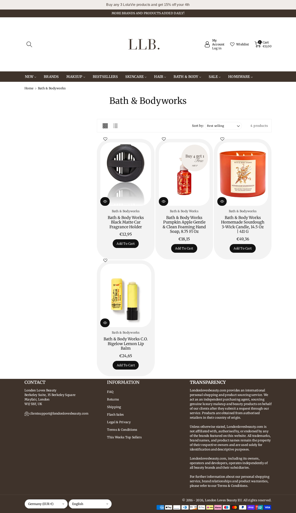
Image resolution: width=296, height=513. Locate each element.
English (77, 504)
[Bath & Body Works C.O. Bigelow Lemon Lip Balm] (125, 295)
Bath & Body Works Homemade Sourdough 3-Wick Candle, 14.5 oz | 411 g (242, 224)
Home (28, 88)
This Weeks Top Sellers (124, 437)
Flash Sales (115, 415)
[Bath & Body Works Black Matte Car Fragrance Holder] (125, 174)
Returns (113, 399)
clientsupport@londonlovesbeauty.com (58, 413)
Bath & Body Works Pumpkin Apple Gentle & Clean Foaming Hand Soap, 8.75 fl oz (184, 224)
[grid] (105, 125)
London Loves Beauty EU (223, 500)
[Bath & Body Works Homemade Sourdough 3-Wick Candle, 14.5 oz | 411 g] (242, 174)
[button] (29, 44)
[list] (115, 125)
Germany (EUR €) (41, 504)
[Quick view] (105, 201)
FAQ (110, 392)
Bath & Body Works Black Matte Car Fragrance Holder (126, 222)
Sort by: (198, 126)
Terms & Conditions (122, 430)
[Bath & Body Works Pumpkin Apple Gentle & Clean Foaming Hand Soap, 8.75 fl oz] (184, 174)
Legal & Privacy (119, 422)
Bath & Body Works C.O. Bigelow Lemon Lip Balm (126, 343)
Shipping (114, 407)
